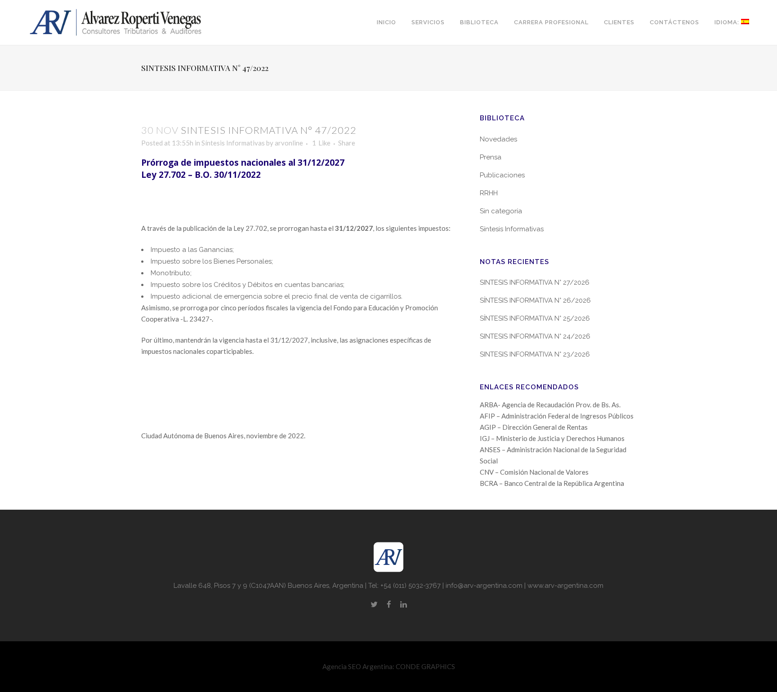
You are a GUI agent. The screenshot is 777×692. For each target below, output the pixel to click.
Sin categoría (501, 211)
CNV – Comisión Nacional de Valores (534, 472)
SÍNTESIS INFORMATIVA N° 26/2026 (535, 300)
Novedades (498, 139)
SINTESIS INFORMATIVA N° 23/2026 (535, 354)
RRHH (489, 193)
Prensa (490, 157)
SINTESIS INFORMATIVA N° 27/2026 (534, 282)
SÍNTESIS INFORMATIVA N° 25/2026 (535, 318)
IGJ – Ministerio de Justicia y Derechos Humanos (552, 438)
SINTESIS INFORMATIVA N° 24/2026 (535, 336)
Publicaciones (502, 175)
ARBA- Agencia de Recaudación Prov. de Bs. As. (550, 405)
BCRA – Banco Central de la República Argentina (552, 483)
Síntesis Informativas (233, 143)
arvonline (289, 143)
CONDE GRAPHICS (425, 666)
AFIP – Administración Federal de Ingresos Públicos (557, 416)
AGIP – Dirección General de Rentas (534, 427)
